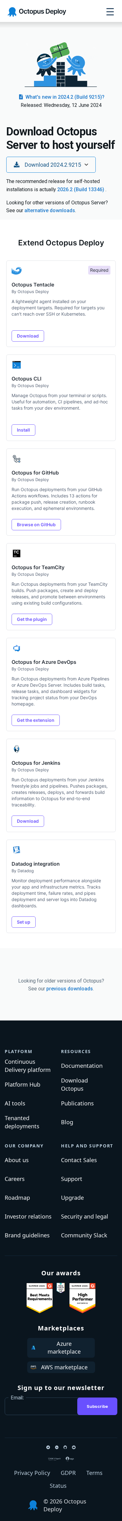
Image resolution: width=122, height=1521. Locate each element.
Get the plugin (32, 619)
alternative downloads (49, 210)
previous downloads (69, 989)
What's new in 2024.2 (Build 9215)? (64, 97)
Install (23, 430)
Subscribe (97, 1406)
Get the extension (35, 720)
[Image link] (39, 1298)
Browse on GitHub (36, 524)
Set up (23, 922)
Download (28, 335)
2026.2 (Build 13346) (81, 189)
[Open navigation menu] (110, 12)
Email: (17, 1397)
